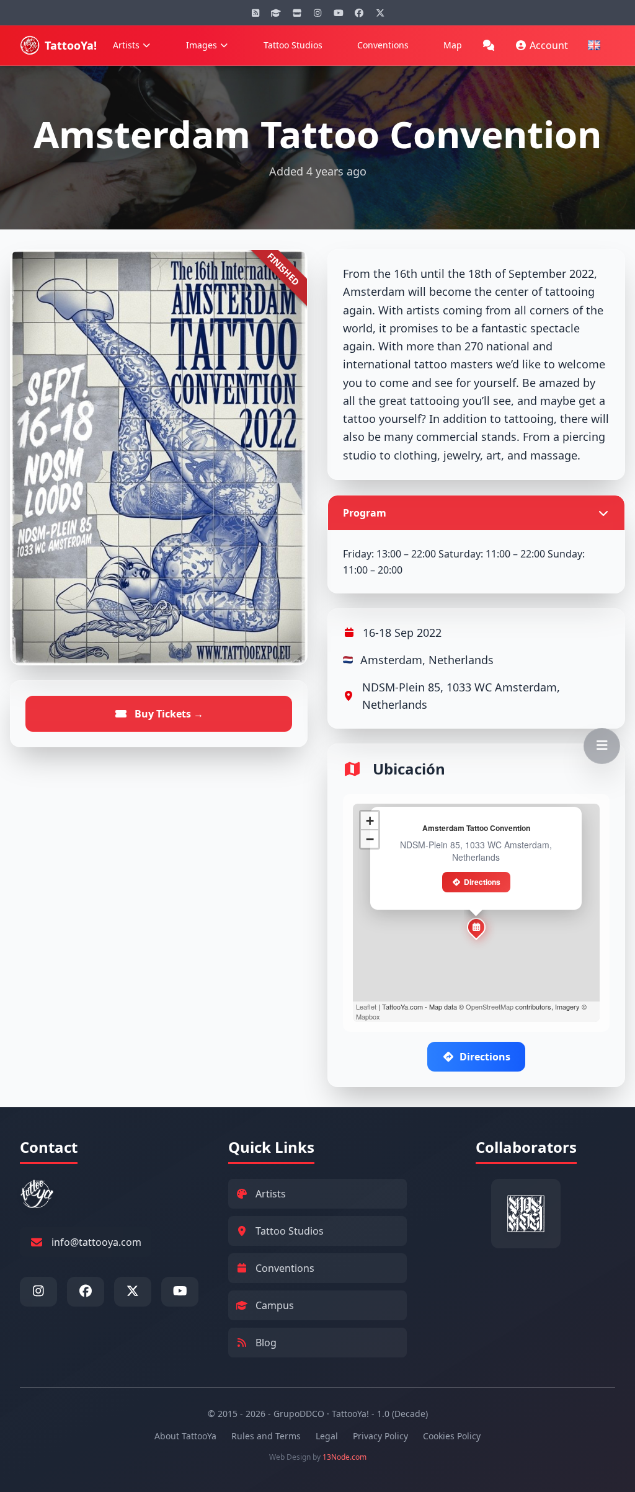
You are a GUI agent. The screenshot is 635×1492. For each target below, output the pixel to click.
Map (452, 45)
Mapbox (368, 1016)
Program (364, 513)
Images (201, 45)
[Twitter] (380, 12)
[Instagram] (317, 12)
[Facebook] (359, 12)
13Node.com (344, 1457)
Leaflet (366, 1006)
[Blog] (255, 12)
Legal (327, 1436)
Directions (482, 881)
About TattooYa (185, 1436)
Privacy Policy (380, 1436)
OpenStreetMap (489, 1006)
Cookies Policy (452, 1436)
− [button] (370, 839)
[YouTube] (338, 12)
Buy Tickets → (167, 714)
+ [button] (370, 820)
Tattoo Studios (293, 45)
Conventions (383, 45)
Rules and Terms (266, 1436)
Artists (126, 45)
